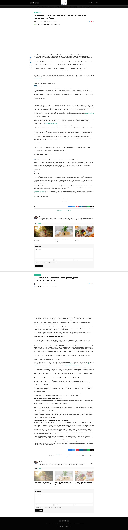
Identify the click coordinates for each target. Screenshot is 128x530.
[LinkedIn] (31, 63)
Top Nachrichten (37, 12)
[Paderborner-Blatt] (64, 2)
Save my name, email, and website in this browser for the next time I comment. (48, 262)
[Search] (97, 7)
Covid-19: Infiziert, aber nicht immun (55, 455)
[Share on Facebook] (88, 21)
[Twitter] (31, 60)
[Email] (31, 68)
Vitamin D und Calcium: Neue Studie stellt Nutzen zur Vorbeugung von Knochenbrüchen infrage (63, 239)
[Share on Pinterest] (91, 21)
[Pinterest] (31, 65)
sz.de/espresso (71, 363)
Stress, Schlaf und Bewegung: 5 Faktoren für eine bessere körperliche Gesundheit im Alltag (43, 238)
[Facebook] (31, 57)
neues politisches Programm (39, 191)
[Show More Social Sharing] (93, 21)
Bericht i (41, 324)
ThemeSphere (69, 526)
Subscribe (91, 2)
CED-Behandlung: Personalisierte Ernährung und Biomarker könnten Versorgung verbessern (84, 238)
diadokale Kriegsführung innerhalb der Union (74, 115)
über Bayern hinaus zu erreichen (51, 123)
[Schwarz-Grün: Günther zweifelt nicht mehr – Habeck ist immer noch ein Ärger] (64, 38)
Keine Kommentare (50, 21)
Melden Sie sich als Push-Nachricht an (71, 365)
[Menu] (30, 7)
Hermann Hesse (39, 21)
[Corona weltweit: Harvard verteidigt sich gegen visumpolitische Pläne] (64, 300)
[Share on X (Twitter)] (89, 21)
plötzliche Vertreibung (89, 113)
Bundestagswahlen (37, 78)
